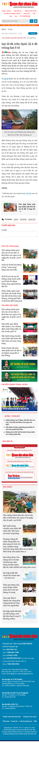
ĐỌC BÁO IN (18, 11)
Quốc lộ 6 (32, 219)
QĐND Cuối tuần (30, 11)
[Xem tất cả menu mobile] (35, 21)
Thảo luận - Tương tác (10, 721)
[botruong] (19, 365)
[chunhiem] (19, 376)
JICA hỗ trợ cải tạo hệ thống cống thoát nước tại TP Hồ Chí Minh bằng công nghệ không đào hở (11, 281)
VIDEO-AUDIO (6, 11)
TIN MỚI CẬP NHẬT (10, 305)
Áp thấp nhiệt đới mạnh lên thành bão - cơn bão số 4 (11, 575)
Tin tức (10, 29)
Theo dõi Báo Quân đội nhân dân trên (14, 38)
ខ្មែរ (16, 16)
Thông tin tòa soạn (29, 717)
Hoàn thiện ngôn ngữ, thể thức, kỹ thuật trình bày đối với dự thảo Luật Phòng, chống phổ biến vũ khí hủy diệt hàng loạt (12, 296)
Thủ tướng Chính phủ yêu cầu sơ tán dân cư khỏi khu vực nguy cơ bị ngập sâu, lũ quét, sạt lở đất (11, 255)
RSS (35, 721)
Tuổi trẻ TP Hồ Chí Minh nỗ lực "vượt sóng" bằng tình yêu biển (12, 267)
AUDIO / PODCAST (12, 416)
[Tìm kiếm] (31, 21)
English (27, 13)
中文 (34, 13)
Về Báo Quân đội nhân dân (12, 717)
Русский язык (25, 16)
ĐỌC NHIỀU (7, 487)
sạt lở (6, 79)
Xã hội (4, 29)
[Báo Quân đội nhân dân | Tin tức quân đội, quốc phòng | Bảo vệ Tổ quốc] (19, 4)
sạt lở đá (23, 219)
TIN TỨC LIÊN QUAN (10, 246)
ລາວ (11, 16)
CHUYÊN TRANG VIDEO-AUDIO (15, 384)
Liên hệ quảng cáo (26, 721)
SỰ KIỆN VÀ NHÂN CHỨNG (12, 13)
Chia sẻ (33, 33)
